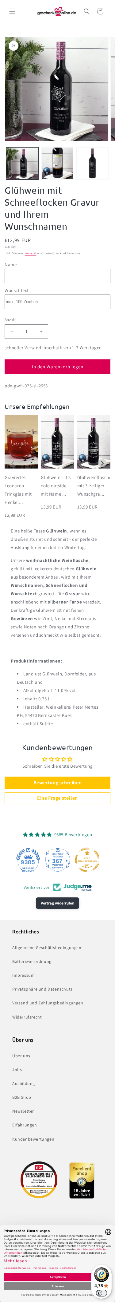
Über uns (21, 1056)
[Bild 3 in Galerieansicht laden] (92, 163)
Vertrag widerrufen (57, 903)
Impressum (23, 975)
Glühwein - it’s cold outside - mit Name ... (56, 485)
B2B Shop (21, 1097)
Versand (30, 253)
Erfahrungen (24, 1125)
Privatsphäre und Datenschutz (42, 989)
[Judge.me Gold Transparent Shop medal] (87, 860)
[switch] (101, 1293)
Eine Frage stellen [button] (57, 798)
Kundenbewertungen (33, 1139)
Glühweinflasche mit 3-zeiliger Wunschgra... (93, 485)
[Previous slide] (13, 463)
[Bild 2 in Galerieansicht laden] (57, 163)
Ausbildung (23, 1083)
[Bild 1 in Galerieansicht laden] (22, 163)
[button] (12, 11)
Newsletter (23, 1111)
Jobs (17, 1069)
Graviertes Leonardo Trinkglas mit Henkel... (18, 489)
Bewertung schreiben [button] (57, 782)
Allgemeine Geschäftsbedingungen (47, 947)
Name (11, 264)
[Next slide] (102, 463)
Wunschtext (17, 290)
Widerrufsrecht (27, 1017)
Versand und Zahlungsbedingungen (47, 1003)
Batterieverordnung (32, 961)
